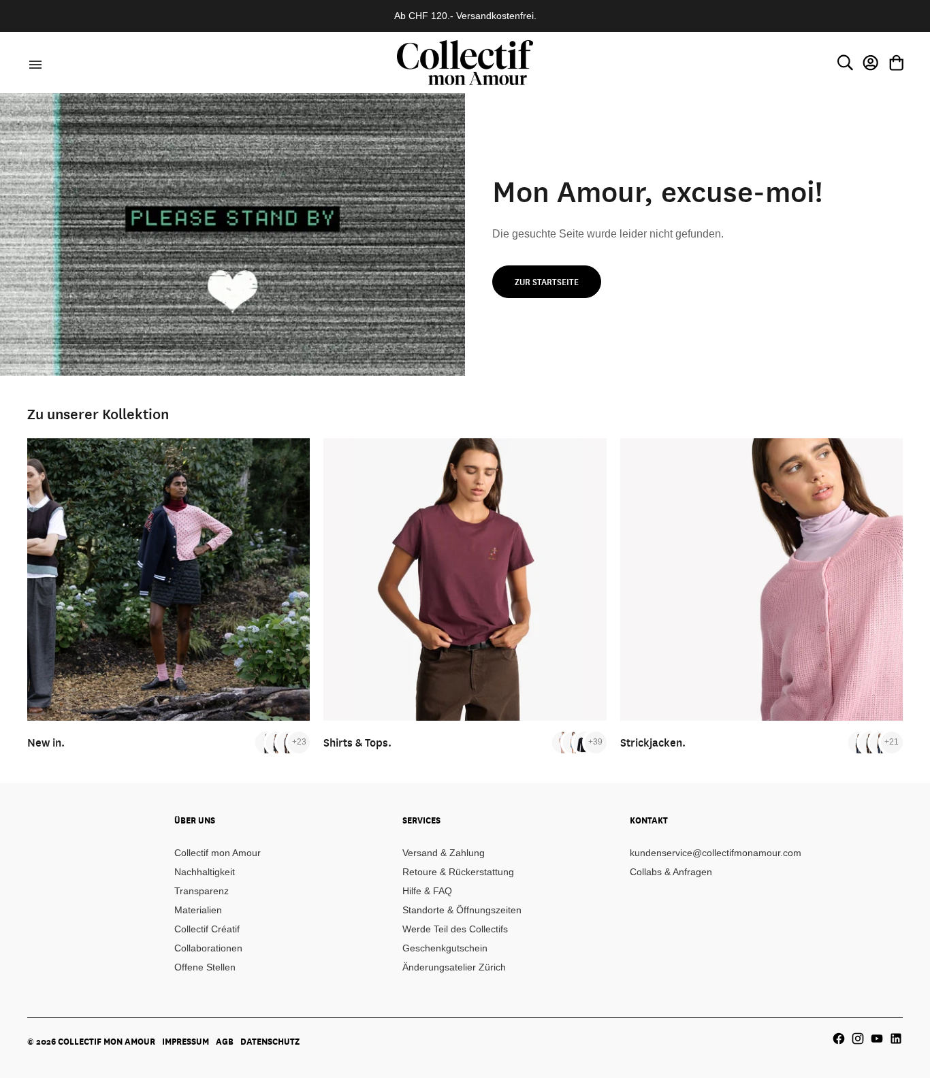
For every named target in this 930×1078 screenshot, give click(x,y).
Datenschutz (270, 1041)
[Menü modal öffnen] (33, 63)
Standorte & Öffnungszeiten (462, 909)
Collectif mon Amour (217, 852)
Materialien (198, 909)
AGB (225, 1041)
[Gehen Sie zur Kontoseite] (871, 63)
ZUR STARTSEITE (547, 282)
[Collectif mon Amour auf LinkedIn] (896, 1038)
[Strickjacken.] (761, 579)
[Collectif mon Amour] (465, 62)
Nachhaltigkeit (204, 871)
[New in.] (168, 579)
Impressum (185, 1041)
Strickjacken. (653, 742)
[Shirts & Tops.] (464, 579)
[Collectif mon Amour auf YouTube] (877, 1038)
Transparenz (201, 890)
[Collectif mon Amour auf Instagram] (858, 1038)
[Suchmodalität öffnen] (845, 63)
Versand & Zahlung (443, 852)
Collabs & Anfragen (671, 871)
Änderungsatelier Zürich (454, 967)
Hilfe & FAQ (427, 890)
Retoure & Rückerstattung (458, 871)
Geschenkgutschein (444, 948)
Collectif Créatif (207, 929)
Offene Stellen (205, 967)
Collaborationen (208, 948)
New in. (46, 742)
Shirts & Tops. (357, 742)
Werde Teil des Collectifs (455, 929)
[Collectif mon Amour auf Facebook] (839, 1038)
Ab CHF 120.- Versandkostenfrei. (465, 15)
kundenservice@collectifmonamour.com (715, 852)
